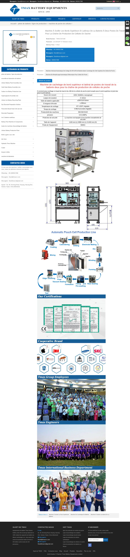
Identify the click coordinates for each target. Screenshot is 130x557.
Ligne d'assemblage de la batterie (71, 532)
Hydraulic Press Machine (8, 143)
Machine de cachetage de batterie (80, 514)
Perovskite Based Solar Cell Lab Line (11, 109)
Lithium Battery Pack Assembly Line (11, 83)
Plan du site (87, 551)
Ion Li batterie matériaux (8, 117)
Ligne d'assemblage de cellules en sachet (74, 542)
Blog (60, 551)
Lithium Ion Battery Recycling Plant (11, 100)
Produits (35, 19)
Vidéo (48, 19)
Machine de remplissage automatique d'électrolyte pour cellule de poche (66, 74)
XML (94, 551)
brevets (92, 19)
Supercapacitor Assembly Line (9, 95)
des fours (4, 139)
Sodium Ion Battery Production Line (11, 91)
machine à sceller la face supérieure (59, 514)
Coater (3, 147)
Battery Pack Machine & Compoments (12, 122)
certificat (76, 19)
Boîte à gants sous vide (8, 134)
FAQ (45, 551)
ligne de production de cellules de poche (73, 530)
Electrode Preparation (7, 113)
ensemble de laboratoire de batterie (11, 78)
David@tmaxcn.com (23, 1)
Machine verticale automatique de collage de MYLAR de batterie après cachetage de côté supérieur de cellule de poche (80, 71)
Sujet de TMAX (18, 19)
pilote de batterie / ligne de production (32, 24)
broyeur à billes (5, 152)
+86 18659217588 (64, 1)
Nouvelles (79, 551)
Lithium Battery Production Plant (10, 130)
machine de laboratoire (7, 156)
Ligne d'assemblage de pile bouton (72, 535)
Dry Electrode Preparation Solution (10, 104)
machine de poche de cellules (60, 24)
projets (61, 19)
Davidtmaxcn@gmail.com (45, 1)
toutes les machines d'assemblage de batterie (14, 126)
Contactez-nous (107, 19)
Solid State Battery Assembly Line (10, 87)
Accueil (13, 24)
